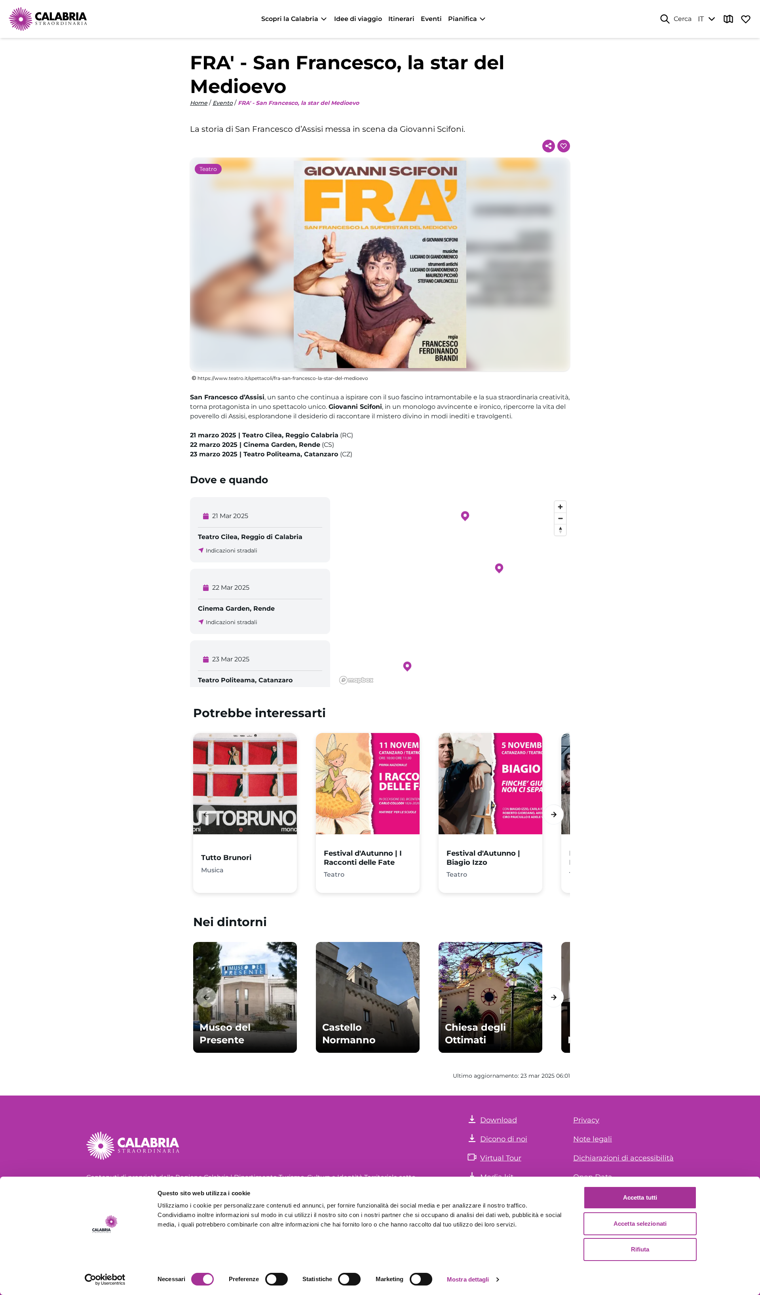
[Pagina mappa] (728, 19)
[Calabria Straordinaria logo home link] (48, 19)
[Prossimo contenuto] (553, 814)
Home (198, 102)
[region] (453, 592)
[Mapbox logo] (356, 680)
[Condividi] (548, 146)
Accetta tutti (640, 1197)
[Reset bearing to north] (560, 529)
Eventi (431, 19)
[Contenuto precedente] (206, 814)
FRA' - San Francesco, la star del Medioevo (298, 102)
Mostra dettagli (468, 1279)
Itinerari (401, 19)
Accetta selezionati (640, 1223)
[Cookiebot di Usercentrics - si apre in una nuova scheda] (105, 1280)
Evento (223, 102)
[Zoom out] (560, 518)
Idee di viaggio (358, 19)
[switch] (276, 1279)
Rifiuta (640, 1249)
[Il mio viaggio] (745, 19)
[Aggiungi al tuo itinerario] (563, 146)
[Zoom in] (560, 507)
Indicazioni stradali (231, 550)
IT (701, 19)
